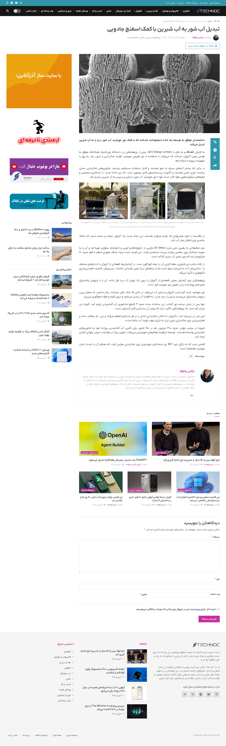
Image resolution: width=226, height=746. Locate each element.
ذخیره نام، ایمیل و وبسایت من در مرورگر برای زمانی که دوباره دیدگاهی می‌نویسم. (176, 609)
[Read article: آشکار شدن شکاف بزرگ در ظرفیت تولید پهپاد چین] (62, 337)
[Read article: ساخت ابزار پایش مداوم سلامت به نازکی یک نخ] (62, 253)
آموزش (138, 11)
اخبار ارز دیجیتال (123, 11)
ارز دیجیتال (65, 673)
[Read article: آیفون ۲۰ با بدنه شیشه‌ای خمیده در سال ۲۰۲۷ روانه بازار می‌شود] (137, 693)
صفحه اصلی (214, 3)
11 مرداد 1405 (42, 256)
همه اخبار (203, 3)
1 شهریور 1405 (42, 284)
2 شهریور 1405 (195, 464)
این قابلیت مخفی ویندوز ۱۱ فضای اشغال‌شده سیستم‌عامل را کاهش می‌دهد (198, 499)
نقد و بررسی (152, 11)
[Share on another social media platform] (215, 166)
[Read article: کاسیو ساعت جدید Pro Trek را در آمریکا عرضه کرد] (62, 319)
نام (217, 579)
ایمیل (143, 594)
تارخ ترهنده (209, 464)
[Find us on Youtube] (208, 694)
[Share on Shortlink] (215, 142)
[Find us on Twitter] (216, 694)
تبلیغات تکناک (192, 3)
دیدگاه (215, 537)
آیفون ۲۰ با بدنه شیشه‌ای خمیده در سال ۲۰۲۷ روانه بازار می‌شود (104, 689)
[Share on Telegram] (215, 150)
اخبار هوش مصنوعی (89, 453)
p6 (191, 356)
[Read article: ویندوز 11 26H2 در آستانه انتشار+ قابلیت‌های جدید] (62, 355)
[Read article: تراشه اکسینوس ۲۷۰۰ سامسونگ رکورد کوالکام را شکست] (137, 675)
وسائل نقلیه (82, 11)
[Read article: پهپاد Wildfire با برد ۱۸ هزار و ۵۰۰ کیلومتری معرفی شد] (62, 235)
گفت (180, 316)
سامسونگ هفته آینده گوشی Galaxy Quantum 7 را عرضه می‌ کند (30, 296)
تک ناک (217, 21)
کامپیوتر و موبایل (170, 11)
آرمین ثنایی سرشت (133, 464)
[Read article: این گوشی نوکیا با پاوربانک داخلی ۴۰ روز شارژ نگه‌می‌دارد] (101, 482)
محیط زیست (132, 37)
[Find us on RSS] (185, 694)
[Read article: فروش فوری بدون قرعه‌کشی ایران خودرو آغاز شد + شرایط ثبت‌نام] (62, 282)
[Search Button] (7, 11)
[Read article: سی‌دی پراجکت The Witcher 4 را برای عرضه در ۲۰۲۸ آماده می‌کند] (137, 711)
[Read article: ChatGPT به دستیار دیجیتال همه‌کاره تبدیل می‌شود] (113, 439)
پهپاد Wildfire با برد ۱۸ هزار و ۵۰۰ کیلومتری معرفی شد (31, 231)
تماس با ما (170, 3)
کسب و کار (97, 11)
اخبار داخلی (31, 11)
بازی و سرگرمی (64, 11)
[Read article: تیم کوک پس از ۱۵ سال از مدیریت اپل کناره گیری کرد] (186, 439)
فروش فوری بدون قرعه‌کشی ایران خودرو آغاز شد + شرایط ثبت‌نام (31, 278)
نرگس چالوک (198, 37)
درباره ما (180, 3)
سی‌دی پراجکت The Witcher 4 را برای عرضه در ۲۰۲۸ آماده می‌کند (105, 707)
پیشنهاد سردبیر (152, 37)
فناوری (186, 11)
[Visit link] (39, 81)
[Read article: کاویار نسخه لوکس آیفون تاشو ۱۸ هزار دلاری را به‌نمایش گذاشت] (149, 482)
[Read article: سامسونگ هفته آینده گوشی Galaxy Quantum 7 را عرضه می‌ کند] (62, 300)
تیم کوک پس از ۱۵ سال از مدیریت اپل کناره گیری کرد (191, 460)
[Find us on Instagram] (193, 694)
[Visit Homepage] (208, 11)
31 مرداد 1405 (42, 237)
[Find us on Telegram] (201, 694)
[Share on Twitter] (215, 158)
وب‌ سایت (215, 594)
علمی (108, 11)
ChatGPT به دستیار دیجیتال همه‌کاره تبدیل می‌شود (118, 460)
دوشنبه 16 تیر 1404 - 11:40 (174, 37)
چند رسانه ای (47, 11)
